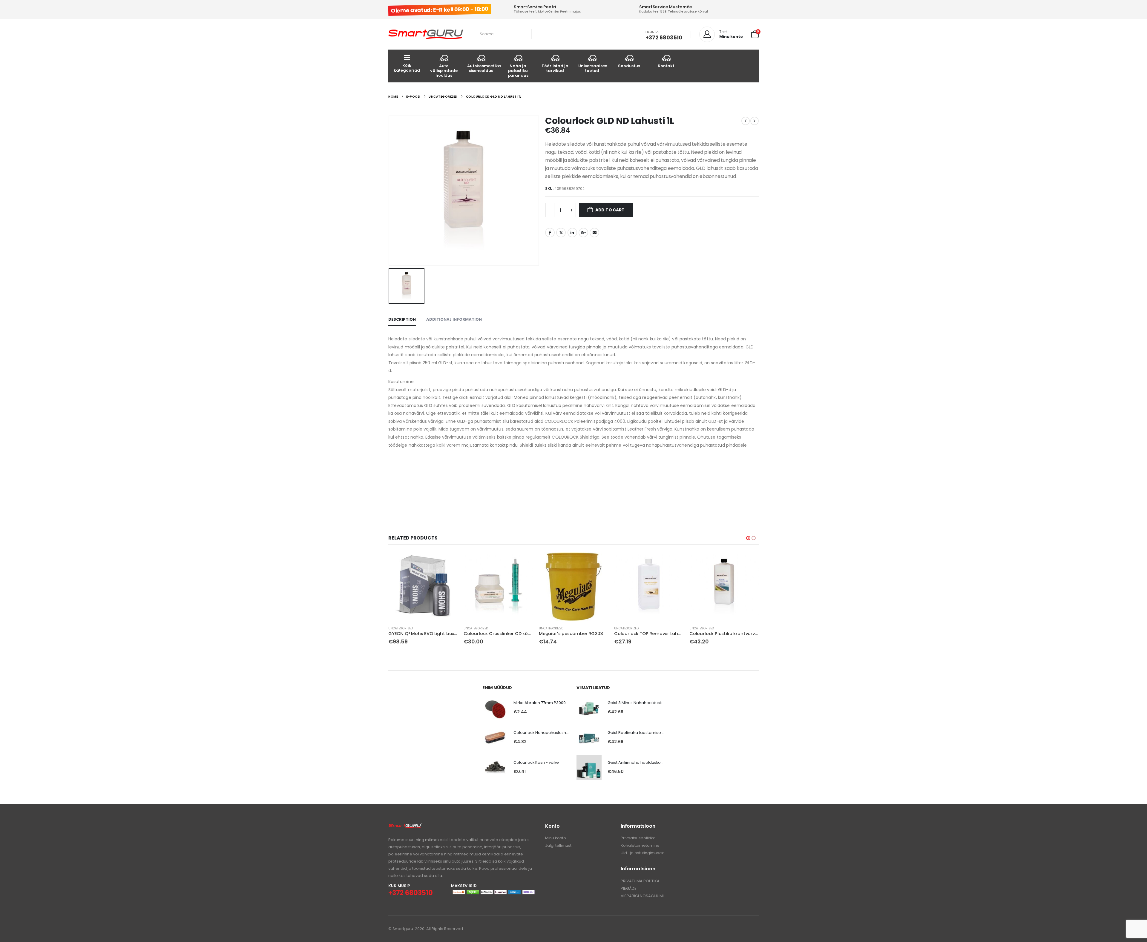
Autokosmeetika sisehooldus (483, 68)
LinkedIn (572, 232)
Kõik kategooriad (407, 68)
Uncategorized (400, 628)
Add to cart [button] (447, 561)
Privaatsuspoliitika (638, 838)
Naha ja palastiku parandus (518, 70)
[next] (754, 121)
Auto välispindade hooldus (443, 70)
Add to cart (610, 210)
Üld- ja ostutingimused (643, 853)
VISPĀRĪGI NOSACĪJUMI (642, 896)
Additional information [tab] (454, 319)
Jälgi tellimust (558, 845)
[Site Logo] (425, 34)
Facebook (550, 232)
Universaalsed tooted (593, 68)
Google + (583, 232)
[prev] (745, 121)
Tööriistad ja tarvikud (555, 68)
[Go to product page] (423, 586)
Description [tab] (402, 319)
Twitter (561, 232)
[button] (748, 538)
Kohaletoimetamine (640, 845)
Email (594, 232)
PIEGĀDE (629, 888)
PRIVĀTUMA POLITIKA (640, 881)
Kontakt (666, 66)
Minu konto (555, 838)
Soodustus (629, 66)
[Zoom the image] (405, 826)
